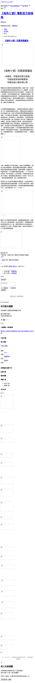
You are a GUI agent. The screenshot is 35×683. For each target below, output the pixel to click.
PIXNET (8, 657)
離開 (10, 679)
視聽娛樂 (14, 26)
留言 (14, 266)
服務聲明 (18, 659)
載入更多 (3, 279)
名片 (5, 33)
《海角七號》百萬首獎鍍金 (16, 41)
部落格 (6, 31)
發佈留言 (3, 290)
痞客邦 (11, 266)
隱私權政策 (30, 657)
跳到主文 (3, 22)
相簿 (5, 29)
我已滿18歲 (4, 679)
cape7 (2, 256)
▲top (2, 276)
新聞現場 (14, 273)
